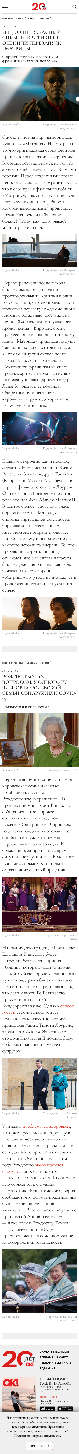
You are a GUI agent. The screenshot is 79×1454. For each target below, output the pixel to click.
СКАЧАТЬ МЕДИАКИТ (55, 1351)
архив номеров (48, 1397)
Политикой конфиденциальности (37, 1435)
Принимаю (39, 1446)
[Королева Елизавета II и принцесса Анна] (39, 1281)
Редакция (48, 1368)
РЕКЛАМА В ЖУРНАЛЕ (55, 1362)
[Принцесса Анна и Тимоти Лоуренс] (39, 1084)
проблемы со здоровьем (46, 1126)
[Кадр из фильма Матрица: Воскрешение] (39, 250)
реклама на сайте (54, 1357)
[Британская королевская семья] (39, 904)
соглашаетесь (47, 1431)
